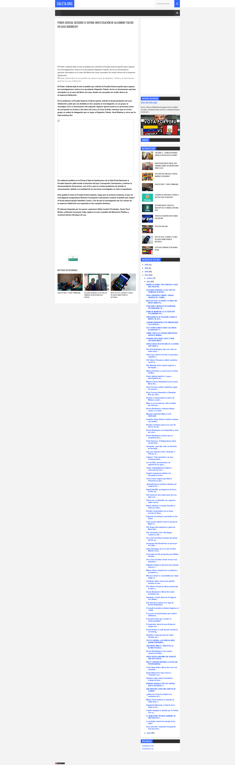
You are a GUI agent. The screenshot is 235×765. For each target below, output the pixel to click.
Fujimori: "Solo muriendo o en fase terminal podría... (159, 458)
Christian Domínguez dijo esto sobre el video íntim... (161, 350)
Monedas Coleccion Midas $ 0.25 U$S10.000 (158, 415)
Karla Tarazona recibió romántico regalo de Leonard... (161, 388)
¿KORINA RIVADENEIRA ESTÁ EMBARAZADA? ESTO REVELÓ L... (162, 323)
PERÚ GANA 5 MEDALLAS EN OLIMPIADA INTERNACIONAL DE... (160, 307)
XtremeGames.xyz (147, 748)
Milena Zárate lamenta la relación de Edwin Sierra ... (160, 700)
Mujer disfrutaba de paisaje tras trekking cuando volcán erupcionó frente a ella (167, 165)
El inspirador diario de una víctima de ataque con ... (160, 625)
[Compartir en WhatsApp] (73, 260)
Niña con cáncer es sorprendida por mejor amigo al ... (162, 576)
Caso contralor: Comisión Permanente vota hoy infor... (161, 727)
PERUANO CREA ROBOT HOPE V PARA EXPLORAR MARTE (160, 339)
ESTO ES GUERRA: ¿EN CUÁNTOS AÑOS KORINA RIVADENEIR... (160, 641)
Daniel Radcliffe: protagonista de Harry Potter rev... (161, 490)
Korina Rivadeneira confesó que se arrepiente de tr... (159, 436)
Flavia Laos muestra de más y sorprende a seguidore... (162, 355)
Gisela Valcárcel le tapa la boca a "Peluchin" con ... (158, 673)
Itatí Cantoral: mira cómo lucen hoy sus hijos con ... (161, 495)
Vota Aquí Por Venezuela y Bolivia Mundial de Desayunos (166, 175)
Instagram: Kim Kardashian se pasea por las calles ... (161, 544)
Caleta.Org (64, 3)
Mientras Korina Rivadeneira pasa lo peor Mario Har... (162, 382)
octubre (150, 278)
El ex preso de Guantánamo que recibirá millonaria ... (161, 614)
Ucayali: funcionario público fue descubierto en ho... (158, 474)
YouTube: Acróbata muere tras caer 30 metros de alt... (161, 425)
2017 (147, 275)
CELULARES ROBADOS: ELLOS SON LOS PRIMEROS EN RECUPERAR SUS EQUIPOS (95, 295)
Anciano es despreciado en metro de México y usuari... (160, 398)
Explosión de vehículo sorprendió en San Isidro (161, 517)
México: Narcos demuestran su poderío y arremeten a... (161, 571)
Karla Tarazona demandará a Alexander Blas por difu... (161, 393)
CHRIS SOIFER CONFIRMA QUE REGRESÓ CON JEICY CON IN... (161, 657)
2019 (147, 268)
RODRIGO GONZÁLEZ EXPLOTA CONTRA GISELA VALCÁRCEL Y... (160, 684)
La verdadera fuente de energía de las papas (160, 722)
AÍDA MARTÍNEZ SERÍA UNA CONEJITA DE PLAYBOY (161, 689)
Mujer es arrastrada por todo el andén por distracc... (161, 404)
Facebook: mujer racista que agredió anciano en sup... (160, 582)
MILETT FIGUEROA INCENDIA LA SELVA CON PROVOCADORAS (161, 663)
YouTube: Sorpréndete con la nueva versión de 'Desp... (159, 512)
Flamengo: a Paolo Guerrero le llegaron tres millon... (161, 598)
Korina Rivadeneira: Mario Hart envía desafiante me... (160, 592)
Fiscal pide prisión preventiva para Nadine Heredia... (162, 555)
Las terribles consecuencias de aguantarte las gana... (158, 463)
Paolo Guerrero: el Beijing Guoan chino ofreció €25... (161, 442)
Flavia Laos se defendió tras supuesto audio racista (161, 501)
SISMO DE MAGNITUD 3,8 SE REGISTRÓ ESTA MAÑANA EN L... (160, 312)
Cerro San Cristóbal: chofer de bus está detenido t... (161, 560)
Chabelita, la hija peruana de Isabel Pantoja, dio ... (159, 636)
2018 (147, 271)
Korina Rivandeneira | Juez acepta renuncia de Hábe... (159, 652)
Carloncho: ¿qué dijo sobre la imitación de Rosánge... (161, 447)
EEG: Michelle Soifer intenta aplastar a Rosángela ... (161, 366)
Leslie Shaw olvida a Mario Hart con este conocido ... (161, 668)
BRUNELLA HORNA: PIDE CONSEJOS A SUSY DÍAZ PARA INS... (162, 285)
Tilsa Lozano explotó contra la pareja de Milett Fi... (161, 522)
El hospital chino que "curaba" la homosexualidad (158, 619)
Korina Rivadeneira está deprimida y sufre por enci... (162, 431)
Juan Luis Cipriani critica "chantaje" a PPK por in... (160, 452)
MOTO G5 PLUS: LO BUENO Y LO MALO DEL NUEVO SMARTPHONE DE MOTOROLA (122, 295)
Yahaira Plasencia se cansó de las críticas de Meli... (162, 371)
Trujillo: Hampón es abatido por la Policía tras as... (162, 711)
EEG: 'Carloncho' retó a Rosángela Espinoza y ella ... (159, 533)
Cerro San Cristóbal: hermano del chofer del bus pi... (162, 538)
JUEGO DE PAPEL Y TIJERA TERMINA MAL (69, 293)
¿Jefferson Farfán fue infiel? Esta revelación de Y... (159, 695)
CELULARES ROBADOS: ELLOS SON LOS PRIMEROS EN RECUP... (160, 291)
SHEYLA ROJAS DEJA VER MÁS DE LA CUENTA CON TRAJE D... (162, 344)
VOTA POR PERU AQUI (149, 102)
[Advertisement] (96, 46)
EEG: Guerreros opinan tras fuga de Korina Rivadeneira (159, 603)
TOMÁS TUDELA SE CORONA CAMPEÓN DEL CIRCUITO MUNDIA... (162, 334)
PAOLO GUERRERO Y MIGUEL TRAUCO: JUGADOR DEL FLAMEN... (160, 296)
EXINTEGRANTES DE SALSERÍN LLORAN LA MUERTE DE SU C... (161, 318)
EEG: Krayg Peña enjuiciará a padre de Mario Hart (160, 528)
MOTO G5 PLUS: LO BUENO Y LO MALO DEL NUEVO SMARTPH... (161, 301)
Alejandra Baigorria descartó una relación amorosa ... (162, 566)
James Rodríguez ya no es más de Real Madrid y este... (161, 549)
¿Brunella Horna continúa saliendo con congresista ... (161, 485)
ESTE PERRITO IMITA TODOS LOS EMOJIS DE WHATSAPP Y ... (161, 328)
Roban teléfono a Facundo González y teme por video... (160, 506)
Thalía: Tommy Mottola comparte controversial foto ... (158, 468)
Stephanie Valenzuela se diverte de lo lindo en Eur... (160, 706)
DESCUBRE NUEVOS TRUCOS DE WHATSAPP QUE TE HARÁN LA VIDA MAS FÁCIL (166, 207)
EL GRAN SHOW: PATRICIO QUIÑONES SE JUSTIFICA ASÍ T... (161, 717)
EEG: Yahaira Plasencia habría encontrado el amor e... (162, 587)
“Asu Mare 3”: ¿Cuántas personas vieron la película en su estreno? (166, 153)
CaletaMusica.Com (148, 745)
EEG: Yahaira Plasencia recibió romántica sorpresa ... (161, 361)
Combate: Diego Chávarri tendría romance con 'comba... (162, 420)
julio (149, 281)
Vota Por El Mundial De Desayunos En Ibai (166, 248)
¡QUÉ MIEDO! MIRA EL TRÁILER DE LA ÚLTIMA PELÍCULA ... (159, 646)
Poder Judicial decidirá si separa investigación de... (158, 377)
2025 (147, 264)
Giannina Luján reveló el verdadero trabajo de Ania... (159, 679)
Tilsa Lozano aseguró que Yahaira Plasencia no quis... (159, 479)
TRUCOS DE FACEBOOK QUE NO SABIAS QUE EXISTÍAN (166, 217)
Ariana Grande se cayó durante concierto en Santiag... (162, 630)
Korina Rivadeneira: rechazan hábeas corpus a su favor (160, 409)
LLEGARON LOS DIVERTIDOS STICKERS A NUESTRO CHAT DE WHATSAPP (167, 196)
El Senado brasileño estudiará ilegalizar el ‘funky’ (162, 609)
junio (149, 732)
